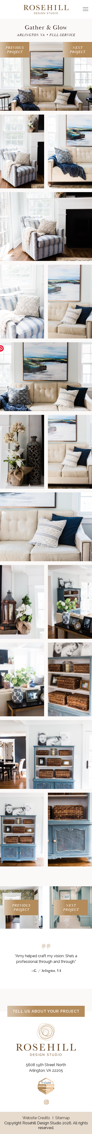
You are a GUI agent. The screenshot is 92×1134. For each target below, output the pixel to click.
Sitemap (62, 1118)
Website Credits (36, 1118)
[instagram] (46, 1102)
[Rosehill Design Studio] (46, 8)
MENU (84, 9)
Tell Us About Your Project (46, 1011)
